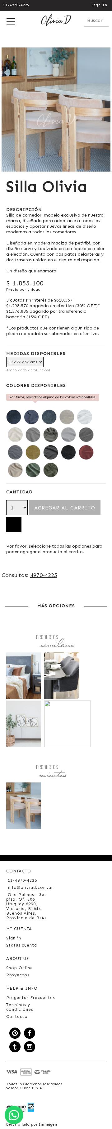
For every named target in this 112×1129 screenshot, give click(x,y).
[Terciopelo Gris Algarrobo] (33, 434)
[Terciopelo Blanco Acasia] (84, 417)
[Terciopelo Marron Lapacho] (33, 452)
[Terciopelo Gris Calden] (50, 434)
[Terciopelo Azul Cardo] (31, 417)
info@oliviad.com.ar (30, 887)
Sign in (13, 938)
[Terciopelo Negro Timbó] (50, 452)
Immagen (48, 1124)
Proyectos (17, 975)
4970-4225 (43, 575)
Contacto (17, 1016)
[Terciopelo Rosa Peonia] (15, 470)
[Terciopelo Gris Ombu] (15, 452)
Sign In (99, 5)
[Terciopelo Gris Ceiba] (68, 434)
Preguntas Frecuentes (30, 997)
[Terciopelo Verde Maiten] (50, 470)
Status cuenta (21, 945)
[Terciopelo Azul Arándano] (13, 417)
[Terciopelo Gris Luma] (86, 434)
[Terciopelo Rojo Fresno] (86, 452)
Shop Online (19, 967)
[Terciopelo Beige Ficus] (66, 417)
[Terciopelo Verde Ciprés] (33, 470)
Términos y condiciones (19, 1007)
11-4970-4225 (16, 5)
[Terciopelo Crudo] (15, 434)
